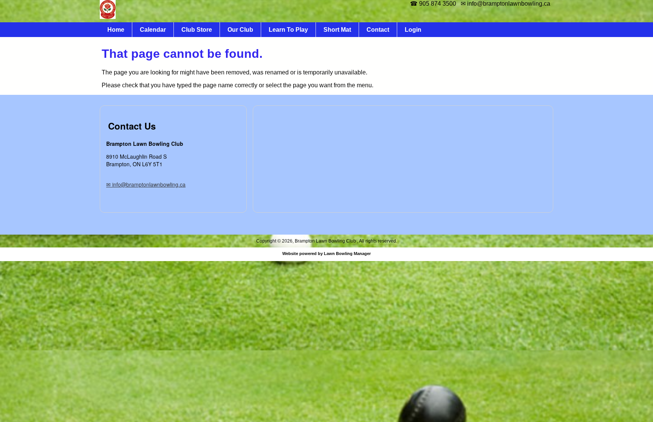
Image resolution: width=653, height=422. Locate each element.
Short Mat (337, 29)
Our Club (240, 29)
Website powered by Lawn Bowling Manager (326, 253)
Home (115, 29)
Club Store (196, 29)
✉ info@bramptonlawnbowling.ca (146, 184)
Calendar (153, 29)
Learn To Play (288, 29)
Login (413, 29)
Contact (378, 29)
